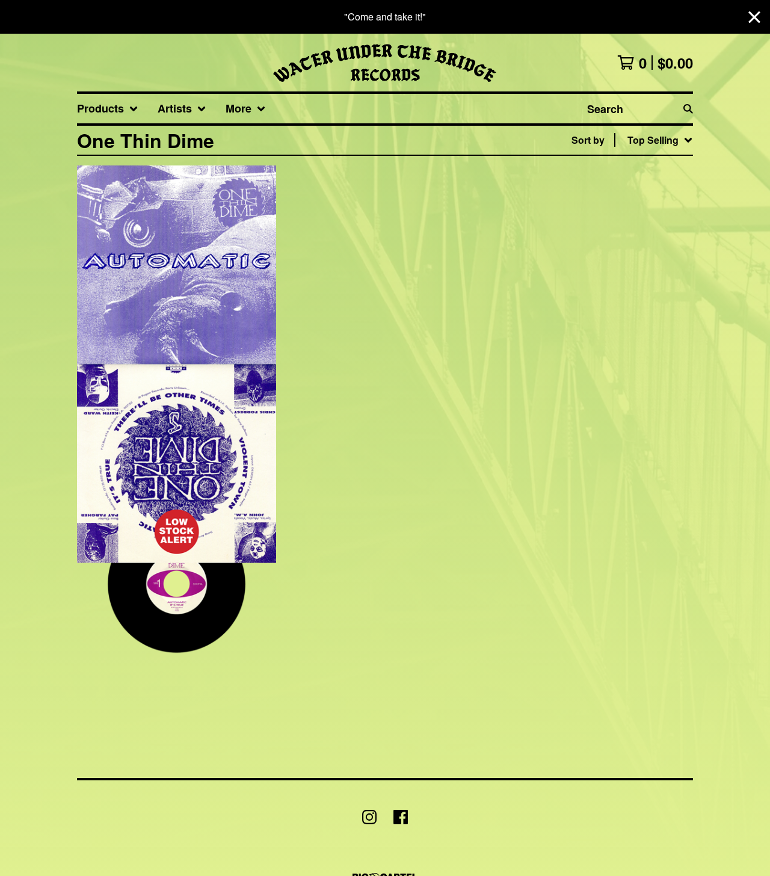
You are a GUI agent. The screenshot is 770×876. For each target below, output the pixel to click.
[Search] (688, 108)
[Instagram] (369, 817)
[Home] (384, 62)
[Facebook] (400, 817)
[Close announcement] (754, 17)
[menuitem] (107, 108)
